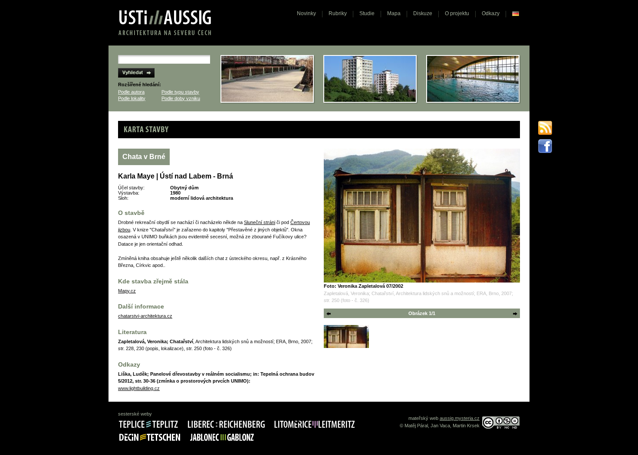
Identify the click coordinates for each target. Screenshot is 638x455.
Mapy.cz (127, 290)
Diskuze (422, 13)
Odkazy (491, 13)
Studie (367, 13)
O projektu (457, 13)
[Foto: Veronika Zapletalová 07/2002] (422, 216)
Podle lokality (131, 98)
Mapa (394, 13)
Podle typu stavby (180, 91)
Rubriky (338, 13)
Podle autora (131, 91)
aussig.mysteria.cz (460, 418)
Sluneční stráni (259, 222)
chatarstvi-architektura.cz (145, 315)
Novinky (306, 13)
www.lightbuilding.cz (139, 388)
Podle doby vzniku (180, 98)
